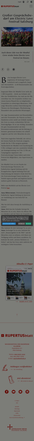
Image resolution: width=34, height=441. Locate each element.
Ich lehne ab (21, 223)
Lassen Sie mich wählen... (9, 223)
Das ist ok (28, 223)
